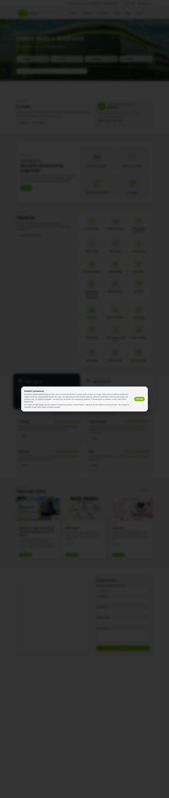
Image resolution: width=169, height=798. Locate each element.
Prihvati (139, 399)
